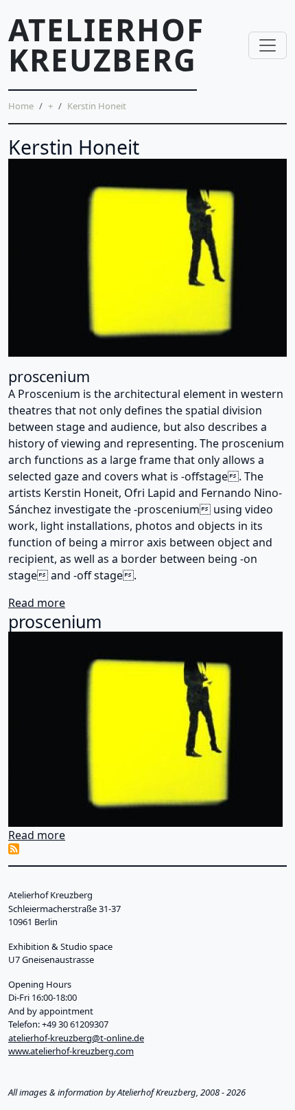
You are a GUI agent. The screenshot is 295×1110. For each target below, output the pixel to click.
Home (21, 106)
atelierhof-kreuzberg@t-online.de (76, 1038)
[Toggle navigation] (267, 45)
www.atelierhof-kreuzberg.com (71, 1051)
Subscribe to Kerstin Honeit (13, 848)
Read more (36, 602)
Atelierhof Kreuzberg (106, 44)
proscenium (49, 376)
